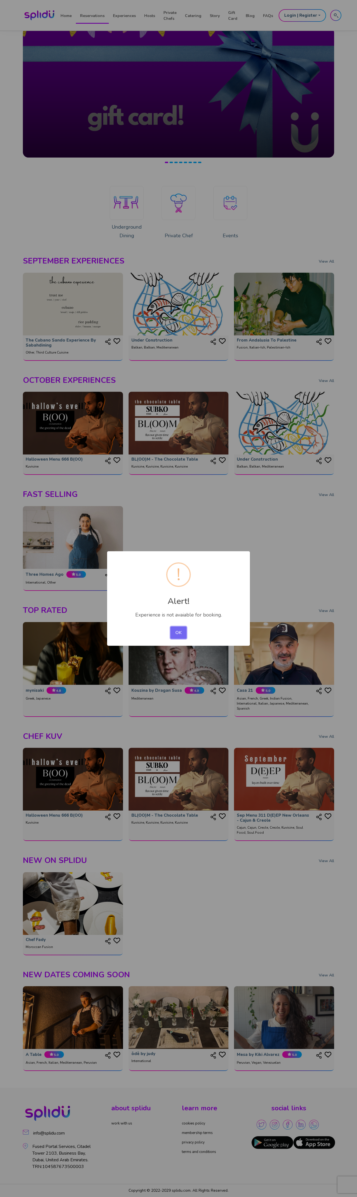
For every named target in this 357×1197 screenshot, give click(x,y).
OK (178, 633)
